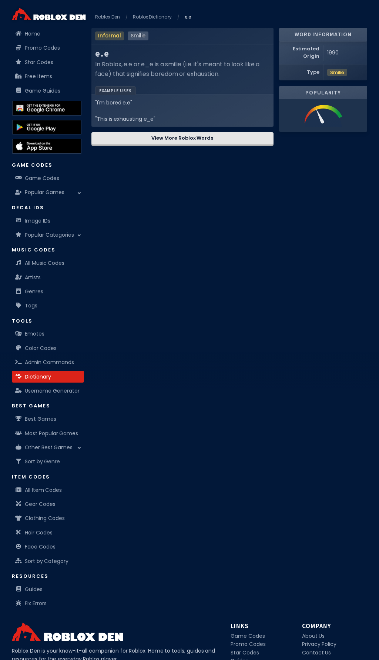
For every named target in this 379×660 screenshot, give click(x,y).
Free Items (38, 76)
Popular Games (44, 192)
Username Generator (52, 390)
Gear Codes (40, 504)
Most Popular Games (51, 433)
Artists (33, 277)
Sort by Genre (42, 461)
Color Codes (41, 348)
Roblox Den (107, 17)
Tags (31, 305)
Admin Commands (49, 362)
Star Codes (39, 62)
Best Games (40, 419)
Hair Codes (39, 532)
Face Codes (40, 546)
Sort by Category (46, 561)
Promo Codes (42, 47)
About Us (313, 636)
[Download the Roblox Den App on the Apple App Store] (47, 146)
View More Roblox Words (182, 137)
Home (32, 33)
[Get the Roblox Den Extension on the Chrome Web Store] (47, 108)
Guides (34, 589)
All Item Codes (43, 490)
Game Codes (42, 178)
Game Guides (42, 90)
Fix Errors (36, 603)
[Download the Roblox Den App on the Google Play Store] (47, 127)
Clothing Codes (45, 518)
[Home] (49, 14)
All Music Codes (44, 263)
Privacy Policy (319, 644)
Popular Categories (49, 235)
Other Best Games (49, 447)
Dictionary (38, 376)
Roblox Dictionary (152, 17)
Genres (34, 291)
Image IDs (37, 220)
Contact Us (316, 652)
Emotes (34, 333)
